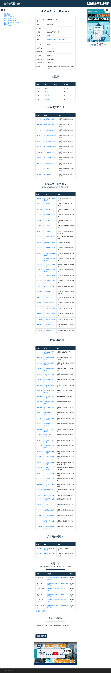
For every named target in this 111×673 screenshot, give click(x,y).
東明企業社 (47, 203)
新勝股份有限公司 (49, 456)
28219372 (39, 157)
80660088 (39, 499)
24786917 (39, 412)
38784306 (39, 209)
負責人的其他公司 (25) (10, 18)
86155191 (39, 141)
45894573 (39, 242)
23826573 (39, 462)
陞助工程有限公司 (49, 286)
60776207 (39, 319)
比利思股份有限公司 (49, 119)
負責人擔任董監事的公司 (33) (12, 20)
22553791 (39, 445)
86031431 (39, 146)
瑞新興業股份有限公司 (50, 163)
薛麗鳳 (47, 95)
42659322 (39, 247)
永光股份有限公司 (49, 473)
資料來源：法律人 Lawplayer (43, 611)
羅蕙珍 (47, 99)
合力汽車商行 (48, 220)
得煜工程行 (47, 209)
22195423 (39, 374)
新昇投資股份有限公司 (50, 157)
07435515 (39, 269)
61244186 (39, 330)
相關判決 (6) (7, 24)
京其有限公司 (47, 168)
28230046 (39, 357)
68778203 (39, 390)
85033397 (39, 264)
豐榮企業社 (47, 231)
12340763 (39, 456)
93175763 (39, 292)
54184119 (39, 135)
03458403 (39, 368)
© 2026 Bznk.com (8, 670)
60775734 (39, 314)
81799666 (39, 220)
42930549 (39, 385)
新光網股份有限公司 (49, 247)
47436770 (39, 231)
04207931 (39, 467)
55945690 (39, 236)
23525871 (39, 198)
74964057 (39, 203)
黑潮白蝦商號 (48, 325)
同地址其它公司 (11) (9, 17)
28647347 (39, 490)
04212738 (39, 473)
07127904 (39, 451)
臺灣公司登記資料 (13, 3)
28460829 (39, 363)
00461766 (39, 325)
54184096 (39, 130)
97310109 (39, 152)
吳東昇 (48, 35)
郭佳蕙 (47, 92)
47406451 (39, 225)
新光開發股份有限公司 (50, 141)
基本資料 (6, 13)
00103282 (39, 174)
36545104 (39, 163)
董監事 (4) (7, 15)
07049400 (39, 484)
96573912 (39, 286)
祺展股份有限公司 (49, 174)
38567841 (39, 124)
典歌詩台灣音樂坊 (49, 124)
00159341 (39, 308)
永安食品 (46, 225)
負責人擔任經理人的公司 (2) (11, 22)
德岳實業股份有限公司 (50, 146)
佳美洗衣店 (47, 292)
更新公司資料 (7, 26)
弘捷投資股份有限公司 (50, 152)
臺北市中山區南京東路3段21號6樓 (56, 39)
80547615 (39, 119)
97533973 (39, 168)
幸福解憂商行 (48, 330)
